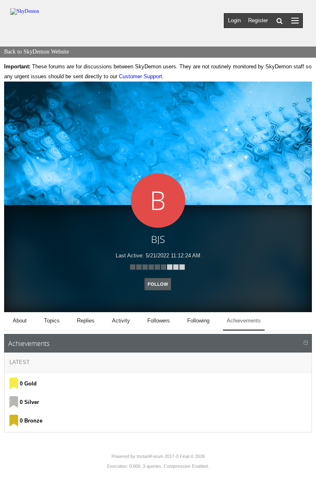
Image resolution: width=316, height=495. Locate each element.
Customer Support (140, 76)
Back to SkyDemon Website (36, 52)
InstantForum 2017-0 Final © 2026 (171, 456)
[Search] (280, 21)
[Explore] (295, 20)
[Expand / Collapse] (306, 343)
